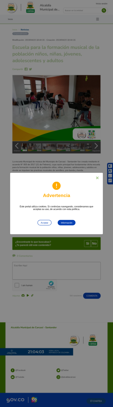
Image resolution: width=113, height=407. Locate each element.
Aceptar (44, 222)
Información (66, 222)
